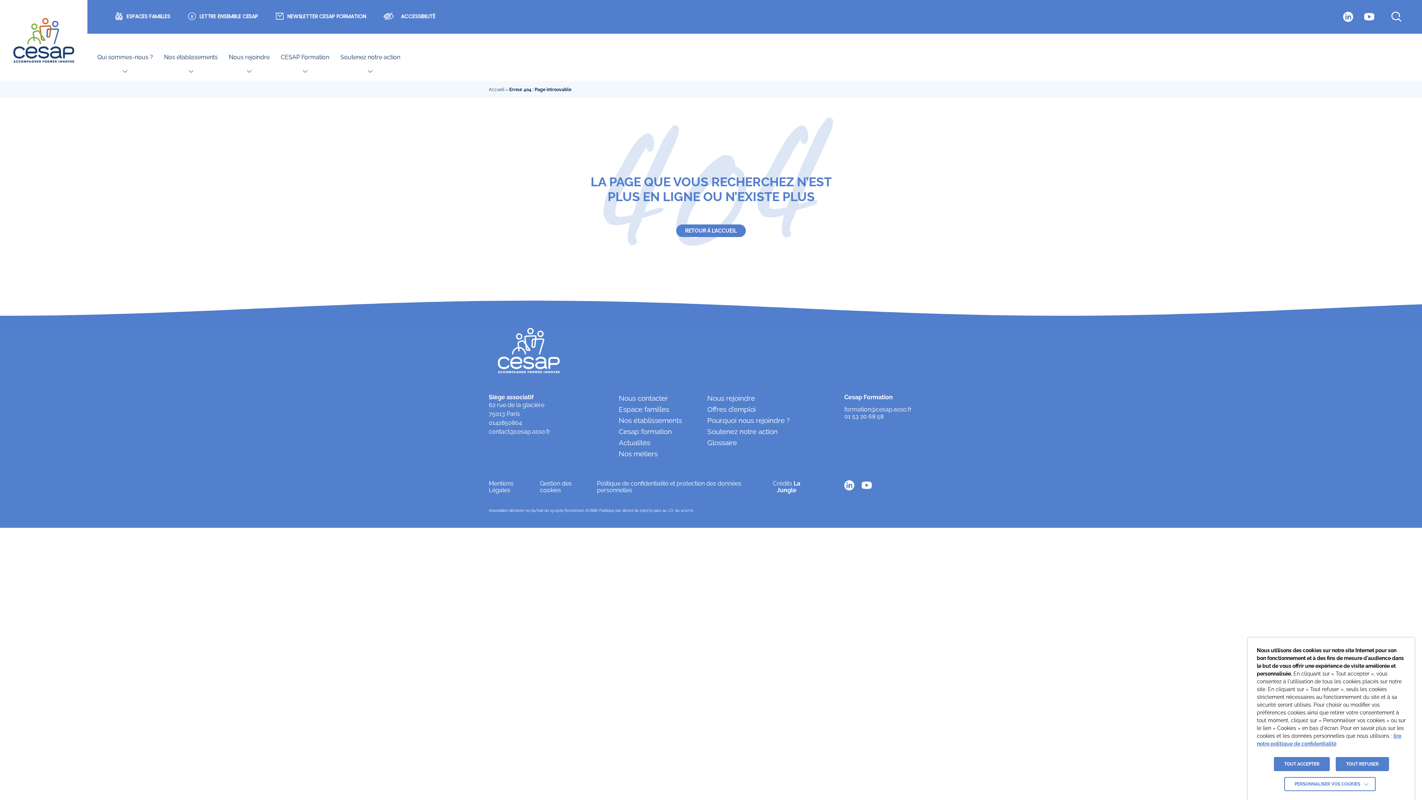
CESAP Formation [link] (305, 57)
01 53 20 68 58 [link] (864, 416)
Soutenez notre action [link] (370, 57)
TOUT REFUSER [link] (1362, 764)
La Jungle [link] (789, 487)
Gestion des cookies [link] (556, 487)
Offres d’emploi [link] (731, 409)
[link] (43, 41)
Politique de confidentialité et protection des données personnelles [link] (669, 487)
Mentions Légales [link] (501, 487)
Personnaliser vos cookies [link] (1327, 784)
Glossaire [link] (722, 443)
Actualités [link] (634, 443)
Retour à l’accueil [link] (711, 231)
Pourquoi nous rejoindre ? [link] (748, 420)
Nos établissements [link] (191, 57)
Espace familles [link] (644, 409)
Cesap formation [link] (645, 431)
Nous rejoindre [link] (249, 57)
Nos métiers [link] (638, 454)
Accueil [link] (496, 89)
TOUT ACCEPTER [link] (1301, 764)
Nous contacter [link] (643, 398)
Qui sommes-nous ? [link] (125, 57)
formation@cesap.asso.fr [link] (878, 409)
